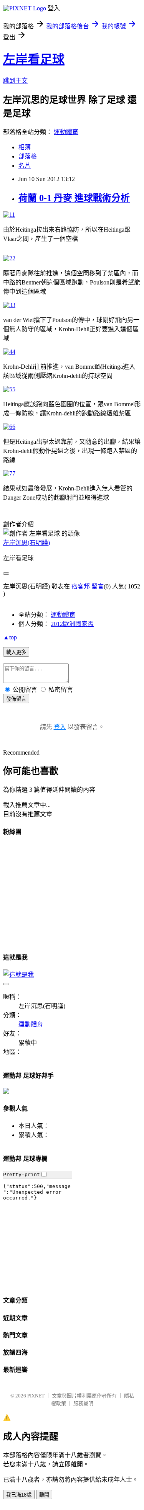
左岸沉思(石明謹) (26, 542)
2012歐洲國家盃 (72, 624)
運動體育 (66, 132)
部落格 (27, 156)
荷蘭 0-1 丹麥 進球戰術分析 (74, 198)
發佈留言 (16, 699)
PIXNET (36, 1396)
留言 (97, 586)
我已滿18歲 (18, 1495)
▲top (10, 637)
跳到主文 (15, 80)
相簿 (24, 147)
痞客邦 (80, 586)
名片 (24, 165)
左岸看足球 (34, 59)
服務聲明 (83, 1403)
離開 (44, 1495)
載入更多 (16, 652)
